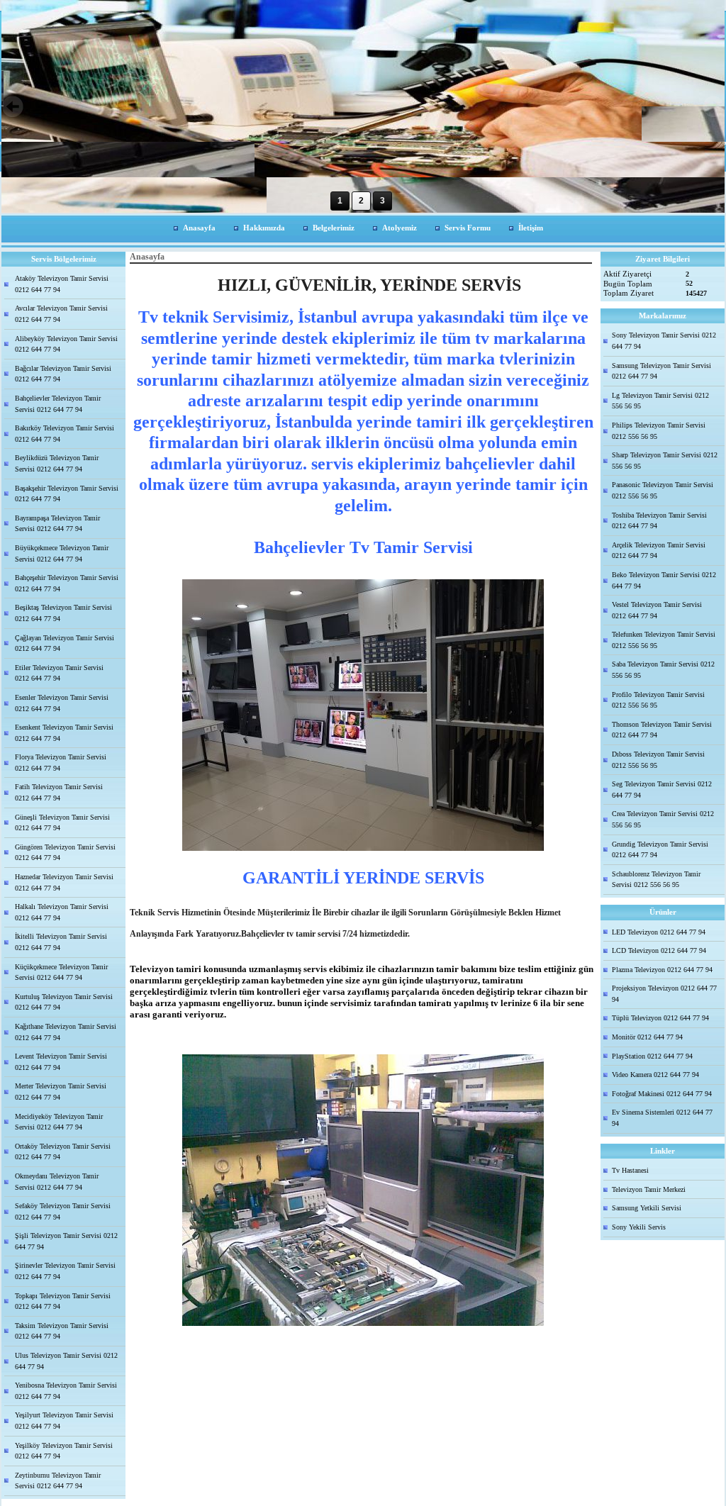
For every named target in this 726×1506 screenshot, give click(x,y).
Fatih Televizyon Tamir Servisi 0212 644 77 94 (59, 792)
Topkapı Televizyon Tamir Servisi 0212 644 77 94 (63, 1301)
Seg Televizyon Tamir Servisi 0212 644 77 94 (662, 789)
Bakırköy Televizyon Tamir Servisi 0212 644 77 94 (64, 433)
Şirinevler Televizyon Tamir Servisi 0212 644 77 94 (65, 1271)
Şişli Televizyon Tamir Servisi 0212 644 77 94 (66, 1241)
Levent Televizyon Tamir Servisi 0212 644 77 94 (61, 1061)
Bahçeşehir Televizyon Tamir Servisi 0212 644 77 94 (66, 583)
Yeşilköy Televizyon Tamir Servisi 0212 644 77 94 (64, 1451)
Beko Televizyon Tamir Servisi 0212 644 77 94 (664, 580)
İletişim (530, 227)
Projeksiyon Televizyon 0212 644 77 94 (664, 993)
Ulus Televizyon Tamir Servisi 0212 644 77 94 (66, 1361)
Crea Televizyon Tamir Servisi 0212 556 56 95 (663, 819)
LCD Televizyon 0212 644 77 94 (659, 950)
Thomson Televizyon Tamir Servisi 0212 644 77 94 (662, 730)
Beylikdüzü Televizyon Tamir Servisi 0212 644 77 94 (57, 463)
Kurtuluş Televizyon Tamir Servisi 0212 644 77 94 (64, 1002)
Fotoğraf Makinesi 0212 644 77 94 (662, 1094)
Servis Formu (468, 227)
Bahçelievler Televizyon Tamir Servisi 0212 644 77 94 (58, 403)
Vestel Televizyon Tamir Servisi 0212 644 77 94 (657, 610)
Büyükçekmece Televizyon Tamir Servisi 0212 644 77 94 (61, 553)
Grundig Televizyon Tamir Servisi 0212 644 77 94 (660, 849)
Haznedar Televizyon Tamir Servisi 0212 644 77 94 (64, 882)
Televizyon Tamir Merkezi (649, 1189)
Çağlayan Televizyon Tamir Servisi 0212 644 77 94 (64, 643)
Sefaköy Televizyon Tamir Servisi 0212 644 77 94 (63, 1211)
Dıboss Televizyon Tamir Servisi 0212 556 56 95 (658, 759)
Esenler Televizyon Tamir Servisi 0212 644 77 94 (61, 703)
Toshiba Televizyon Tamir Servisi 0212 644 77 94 (659, 520)
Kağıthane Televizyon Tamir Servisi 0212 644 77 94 (65, 1032)
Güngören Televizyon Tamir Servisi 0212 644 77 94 (65, 852)
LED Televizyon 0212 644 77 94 (658, 932)
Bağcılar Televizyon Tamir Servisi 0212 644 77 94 (63, 374)
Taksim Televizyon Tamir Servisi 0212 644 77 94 (61, 1331)
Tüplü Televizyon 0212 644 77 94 (660, 1018)
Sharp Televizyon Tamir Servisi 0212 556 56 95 (664, 460)
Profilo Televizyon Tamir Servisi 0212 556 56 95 (658, 700)
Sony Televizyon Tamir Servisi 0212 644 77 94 (664, 340)
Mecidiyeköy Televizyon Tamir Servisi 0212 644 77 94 (59, 1122)
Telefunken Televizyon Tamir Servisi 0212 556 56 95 (663, 639)
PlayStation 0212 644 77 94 (652, 1056)
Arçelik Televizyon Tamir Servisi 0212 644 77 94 (658, 550)
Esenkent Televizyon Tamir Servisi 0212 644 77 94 (64, 732)
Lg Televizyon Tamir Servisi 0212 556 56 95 (660, 401)
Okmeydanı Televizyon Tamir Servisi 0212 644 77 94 (57, 1181)
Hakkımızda (264, 227)
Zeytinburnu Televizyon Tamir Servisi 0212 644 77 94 (58, 1480)
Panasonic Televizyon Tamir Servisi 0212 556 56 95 (662, 490)
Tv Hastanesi (630, 1170)
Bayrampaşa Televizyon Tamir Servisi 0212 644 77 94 (57, 523)
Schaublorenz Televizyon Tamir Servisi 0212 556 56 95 (656, 879)
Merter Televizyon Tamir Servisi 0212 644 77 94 (60, 1091)
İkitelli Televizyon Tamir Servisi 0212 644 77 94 (61, 942)
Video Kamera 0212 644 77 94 (655, 1074)
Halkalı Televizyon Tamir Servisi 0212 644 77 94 (61, 912)
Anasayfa (199, 227)
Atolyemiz (399, 227)
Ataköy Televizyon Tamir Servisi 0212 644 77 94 (61, 284)
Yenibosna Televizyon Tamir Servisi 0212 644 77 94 (66, 1390)
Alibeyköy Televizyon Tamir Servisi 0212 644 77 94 (66, 344)
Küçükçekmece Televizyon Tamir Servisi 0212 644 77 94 (61, 972)
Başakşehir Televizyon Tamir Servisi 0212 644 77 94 (66, 493)
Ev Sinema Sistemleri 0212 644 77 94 (662, 1117)
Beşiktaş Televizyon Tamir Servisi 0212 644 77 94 (63, 613)
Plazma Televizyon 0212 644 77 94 (662, 970)
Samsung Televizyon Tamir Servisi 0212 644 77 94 (661, 371)
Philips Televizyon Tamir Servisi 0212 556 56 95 (658, 430)
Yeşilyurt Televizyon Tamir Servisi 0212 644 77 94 (64, 1420)
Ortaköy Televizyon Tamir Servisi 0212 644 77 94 (63, 1151)
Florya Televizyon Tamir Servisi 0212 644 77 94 (60, 762)
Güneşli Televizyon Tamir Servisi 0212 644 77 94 (62, 822)
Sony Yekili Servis (639, 1227)
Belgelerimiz (333, 227)
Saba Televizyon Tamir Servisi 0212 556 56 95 (663, 669)
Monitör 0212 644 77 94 (647, 1037)
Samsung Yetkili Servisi (646, 1208)
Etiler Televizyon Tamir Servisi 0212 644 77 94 (59, 673)
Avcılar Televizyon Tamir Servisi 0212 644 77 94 (61, 313)
